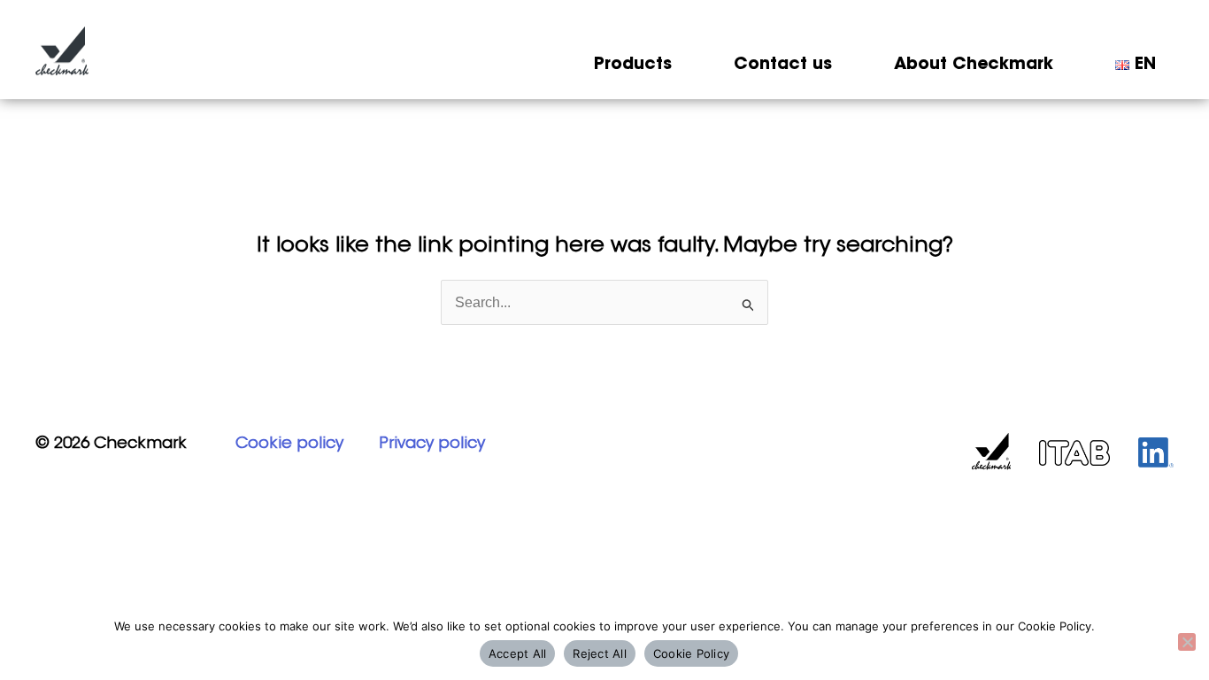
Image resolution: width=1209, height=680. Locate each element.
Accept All (518, 653)
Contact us (783, 65)
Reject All (600, 653)
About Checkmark (973, 65)
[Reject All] (1187, 642)
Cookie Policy (691, 653)
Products (633, 65)
